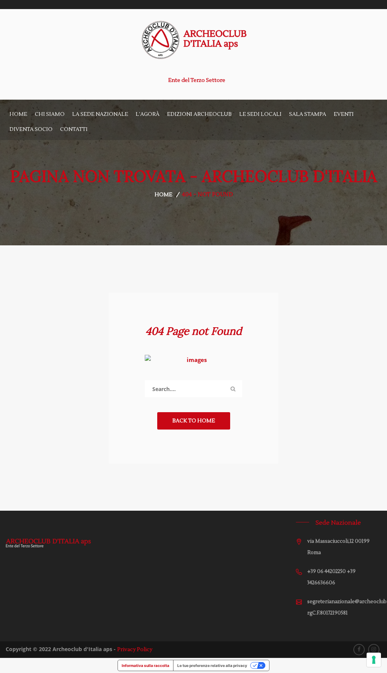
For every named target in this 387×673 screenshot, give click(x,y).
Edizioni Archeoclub (199, 114)
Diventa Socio (31, 129)
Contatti (74, 129)
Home (18, 114)
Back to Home (193, 420)
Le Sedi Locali (260, 114)
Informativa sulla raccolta (145, 665)
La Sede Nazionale (100, 114)
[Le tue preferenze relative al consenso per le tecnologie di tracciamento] (374, 660)
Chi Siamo (50, 114)
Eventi (344, 114)
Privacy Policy (134, 649)
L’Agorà (147, 114)
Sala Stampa (307, 114)
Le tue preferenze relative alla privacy (212, 665)
